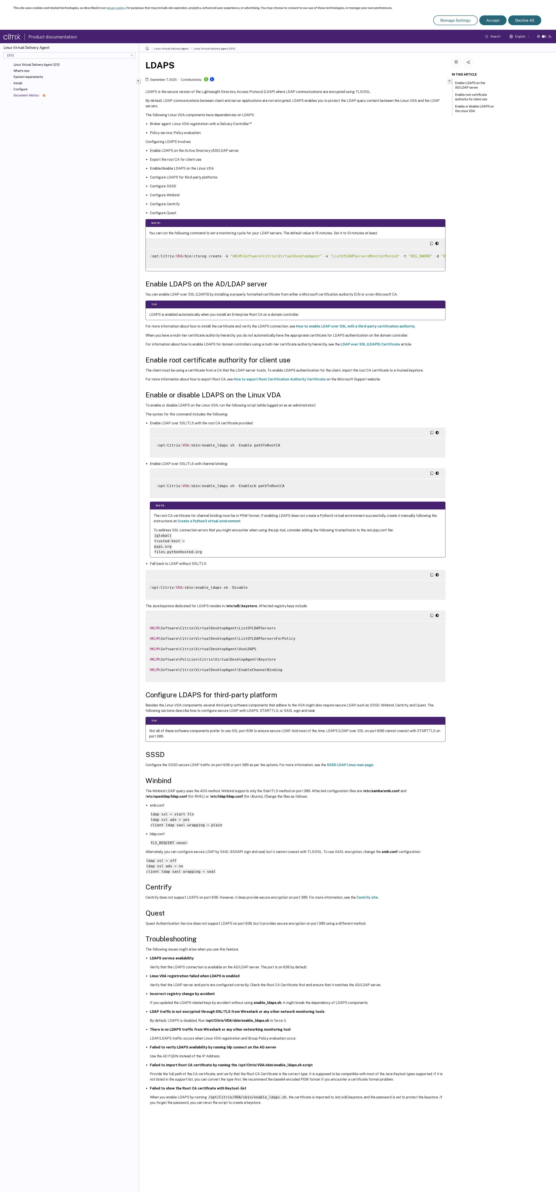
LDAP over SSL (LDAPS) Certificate (370, 344)
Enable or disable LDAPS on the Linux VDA (474, 109)
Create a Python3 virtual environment (208, 521)
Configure (20, 89)
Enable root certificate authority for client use (471, 97)
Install (17, 83)
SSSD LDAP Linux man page (350, 765)
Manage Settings (455, 20)
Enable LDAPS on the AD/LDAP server (470, 85)
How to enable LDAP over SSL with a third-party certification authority (355, 326)
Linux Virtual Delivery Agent (171, 48)
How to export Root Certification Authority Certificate (280, 379)
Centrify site (367, 897)
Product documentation (52, 37)
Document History (26, 95)
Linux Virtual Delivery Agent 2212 (36, 64)
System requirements (28, 77)
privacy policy (115, 8)
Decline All (524, 20)
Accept (493, 20)
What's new (21, 71)
